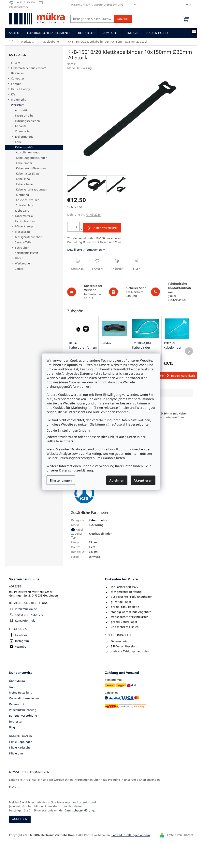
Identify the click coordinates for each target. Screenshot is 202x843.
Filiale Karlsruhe (20, 747)
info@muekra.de (26, 609)
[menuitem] (14, 32)
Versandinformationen (24, 698)
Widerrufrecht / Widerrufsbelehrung (97, 4)
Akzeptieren (143, 480)
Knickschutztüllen (27, 200)
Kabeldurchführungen (31, 168)
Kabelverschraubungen (31, 189)
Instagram (22, 641)
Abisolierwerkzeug (28, 152)
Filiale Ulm (16, 753)
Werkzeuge (22, 263)
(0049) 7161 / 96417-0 (29, 615)
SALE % (16, 62)
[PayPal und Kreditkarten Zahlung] (125, 702)
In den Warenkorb (105, 228)
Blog (12, 727)
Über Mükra (17, 681)
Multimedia (18, 99)
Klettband (22, 195)
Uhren (19, 258)
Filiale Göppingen (20, 742)
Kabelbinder (24, 163)
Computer (17, 78)
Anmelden (19, 819)
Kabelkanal (23, 179)
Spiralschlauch (26, 205)
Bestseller (17, 73)
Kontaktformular (26, 620)
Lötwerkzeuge (24, 226)
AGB (12, 687)
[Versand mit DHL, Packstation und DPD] (120, 685)
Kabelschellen (25, 184)
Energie (16, 84)
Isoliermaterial (24, 136)
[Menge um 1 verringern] (81, 229)
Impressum (16, 721)
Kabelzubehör (24, 147)
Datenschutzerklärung (79, 810)
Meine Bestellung (20, 692)
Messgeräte (23, 231)
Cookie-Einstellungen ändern (68, 430)
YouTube (20, 646)
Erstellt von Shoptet (180, 834)
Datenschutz (17, 704)
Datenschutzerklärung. (76, 470)
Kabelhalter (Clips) (28, 173)
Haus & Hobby (20, 89)
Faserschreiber (25, 115)
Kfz (13, 94)
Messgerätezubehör (28, 237)
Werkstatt (17, 105)
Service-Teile (23, 242)
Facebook (21, 635)
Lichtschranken (25, 221)
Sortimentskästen (26, 253)
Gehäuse (21, 126)
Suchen (122, 19)
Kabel (18, 142)
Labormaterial (24, 216)
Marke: (79, 68)
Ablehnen (116, 480)
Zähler (19, 269)
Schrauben (22, 247)
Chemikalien (23, 131)
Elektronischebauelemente (28, 68)
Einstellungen (61, 480)
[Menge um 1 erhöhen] (81, 224)
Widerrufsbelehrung (22, 710)
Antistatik (21, 110)
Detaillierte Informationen (84, 249)
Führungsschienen (27, 121)
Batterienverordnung (23, 715)
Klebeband (22, 210)
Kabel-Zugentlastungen (31, 158)
